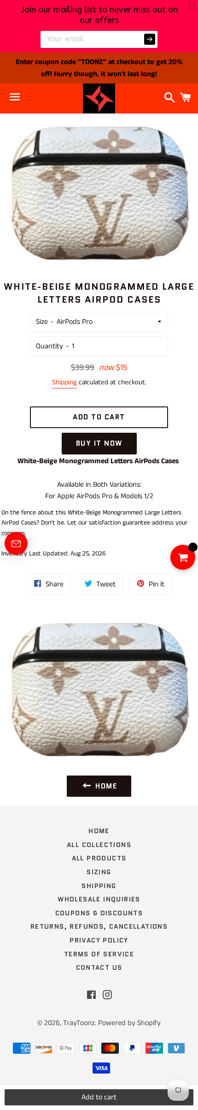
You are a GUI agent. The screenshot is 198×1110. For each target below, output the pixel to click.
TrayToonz (79, 1023)
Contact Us (99, 967)
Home (99, 830)
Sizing (99, 872)
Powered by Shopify (129, 1023)
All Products (99, 858)
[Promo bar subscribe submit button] (149, 39)
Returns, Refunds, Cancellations (99, 926)
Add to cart (99, 1097)
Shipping (64, 382)
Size (42, 321)
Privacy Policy (99, 940)
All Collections (99, 844)
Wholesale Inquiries (99, 899)
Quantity (49, 346)
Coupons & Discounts (99, 913)
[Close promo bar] (192, 6)
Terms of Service (99, 954)
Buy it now (99, 443)
